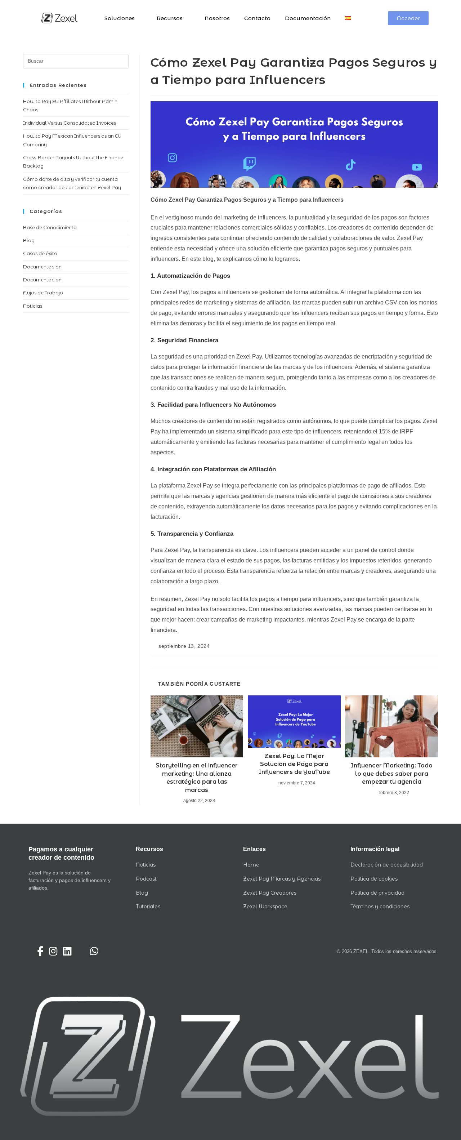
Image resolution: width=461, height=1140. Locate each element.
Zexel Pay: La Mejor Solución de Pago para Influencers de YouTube (294, 764)
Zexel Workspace (265, 906)
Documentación (308, 18)
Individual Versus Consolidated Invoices (69, 123)
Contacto (257, 18)
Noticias (32, 306)
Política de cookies (374, 879)
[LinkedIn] (67, 951)
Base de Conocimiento (50, 227)
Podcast (146, 879)
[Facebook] (40, 951)
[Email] (81, 951)
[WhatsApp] (94, 951)
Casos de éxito (40, 253)
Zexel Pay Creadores (269, 893)
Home (251, 864)
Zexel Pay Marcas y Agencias (282, 879)
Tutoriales (148, 906)
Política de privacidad (377, 893)
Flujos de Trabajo (43, 292)
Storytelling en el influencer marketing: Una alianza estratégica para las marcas (197, 777)
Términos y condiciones (379, 906)
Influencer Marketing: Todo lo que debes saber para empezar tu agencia (392, 773)
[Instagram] (53, 951)
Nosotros (217, 18)
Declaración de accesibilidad (386, 864)
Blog (29, 240)
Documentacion (42, 267)
